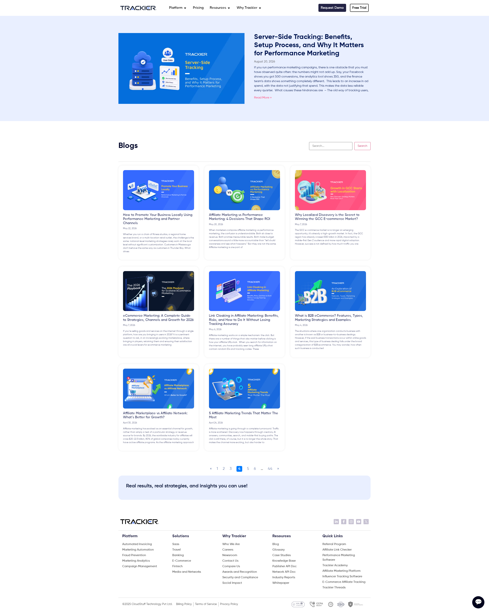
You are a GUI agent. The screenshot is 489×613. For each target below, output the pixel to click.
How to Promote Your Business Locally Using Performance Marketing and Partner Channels (157, 219)
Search (362, 146)
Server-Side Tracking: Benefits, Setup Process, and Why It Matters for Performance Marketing (309, 45)
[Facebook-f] (343, 521)
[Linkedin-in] (336, 521)
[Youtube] (358, 521)
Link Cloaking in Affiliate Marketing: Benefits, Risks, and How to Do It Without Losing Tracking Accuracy (244, 320)
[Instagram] (351, 521)
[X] (366, 521)
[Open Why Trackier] (260, 7)
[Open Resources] (229, 7)
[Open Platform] (185, 7)
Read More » (263, 97)
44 (270, 469)
